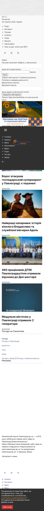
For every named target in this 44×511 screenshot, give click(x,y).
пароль (33, 72)
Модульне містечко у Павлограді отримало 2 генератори (18, 320)
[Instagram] (11, 53)
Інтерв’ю (7, 35)
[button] (5, 131)
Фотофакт (8, 29)
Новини (7, 140)
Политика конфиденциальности (15, 80)
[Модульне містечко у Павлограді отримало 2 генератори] (22, 297)
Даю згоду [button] (7, 507)
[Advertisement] (22, 389)
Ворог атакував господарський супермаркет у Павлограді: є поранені (21, 180)
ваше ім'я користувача (11, 69)
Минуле (7, 41)
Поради (7, 32)
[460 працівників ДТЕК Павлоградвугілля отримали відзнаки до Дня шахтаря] (22, 251)
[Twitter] (18, 53)
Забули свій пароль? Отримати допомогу (19, 77)
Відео (6, 148)
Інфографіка (9, 44)
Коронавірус (9, 146)
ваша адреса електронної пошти (15, 92)
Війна (6, 143)
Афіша (6, 157)
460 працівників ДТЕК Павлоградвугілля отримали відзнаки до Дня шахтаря (21, 273)
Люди (6, 38)
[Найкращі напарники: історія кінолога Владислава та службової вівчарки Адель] (22, 204)
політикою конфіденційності (13, 498)
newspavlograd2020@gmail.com (15, 459)
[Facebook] (4, 53)
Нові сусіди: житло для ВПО (16, 47)
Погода (7, 154)
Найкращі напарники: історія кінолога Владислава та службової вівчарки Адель (21, 226)
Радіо (6, 26)
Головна (7, 137)
